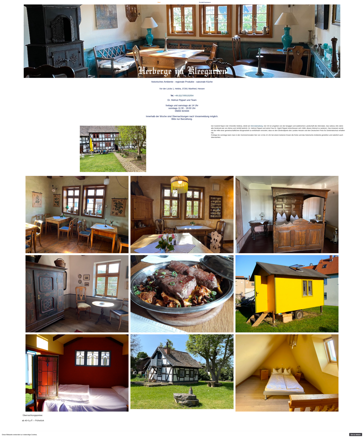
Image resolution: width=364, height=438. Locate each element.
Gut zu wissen (356, 434)
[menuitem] (159, 2)
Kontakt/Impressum (205, 2)
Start (159, 2)
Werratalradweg (257, 126)
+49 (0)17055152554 (183, 95)
